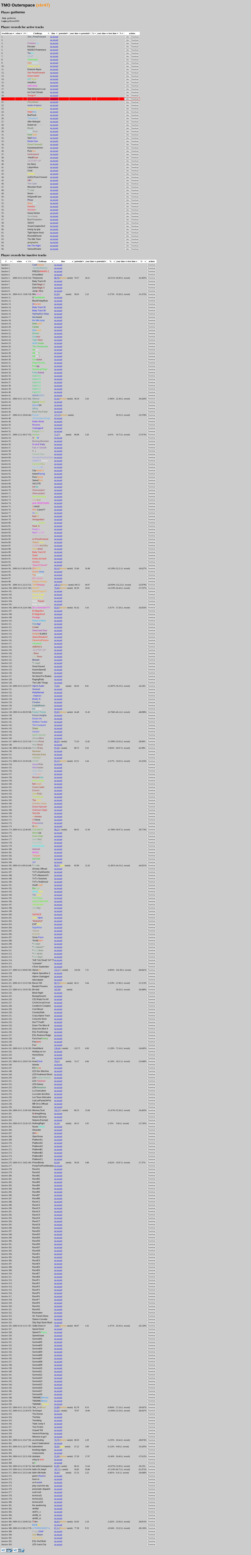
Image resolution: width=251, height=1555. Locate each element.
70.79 (56, 1440)
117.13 (57, 415)
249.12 (57, 585)
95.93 (56, 712)
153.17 (57, 970)
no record (54, 37)
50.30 (56, 1446)
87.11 (56, 1528)
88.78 (56, 278)
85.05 (56, 608)
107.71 (57, 1469)
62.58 (56, 1162)
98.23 (56, 829)
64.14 (56, 568)
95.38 (56, 748)
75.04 (56, 686)
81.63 (56, 1411)
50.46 (56, 1473)
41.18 (56, 1123)
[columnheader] (8, 33)
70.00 (56, 1326)
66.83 (56, 1522)
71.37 (56, 435)
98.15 (56, 865)
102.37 (57, 1110)
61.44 (56, 399)
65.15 (56, 761)
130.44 (57, 1048)
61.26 (56, 294)
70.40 (56, 588)
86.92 (56, 741)
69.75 (56, 983)
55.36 (56, 1456)
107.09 (57, 989)
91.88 (56, 1407)
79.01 (56, 1061)
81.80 (56, 1466)
